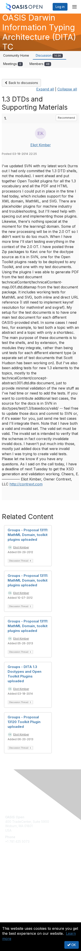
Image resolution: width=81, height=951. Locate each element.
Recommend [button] (66, 117)
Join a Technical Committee (25, 884)
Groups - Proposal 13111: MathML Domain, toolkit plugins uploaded (28, 535)
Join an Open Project (21, 878)
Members (39, 64)
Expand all (45, 89)
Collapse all (67, 89)
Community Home (16, 55)
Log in (60, 7)
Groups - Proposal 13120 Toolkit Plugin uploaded (24, 722)
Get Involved (14, 871)
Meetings (12, 64)
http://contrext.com (26, 484)
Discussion (48, 55)
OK (73, 945)
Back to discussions (23, 83)
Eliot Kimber (40, 145)
